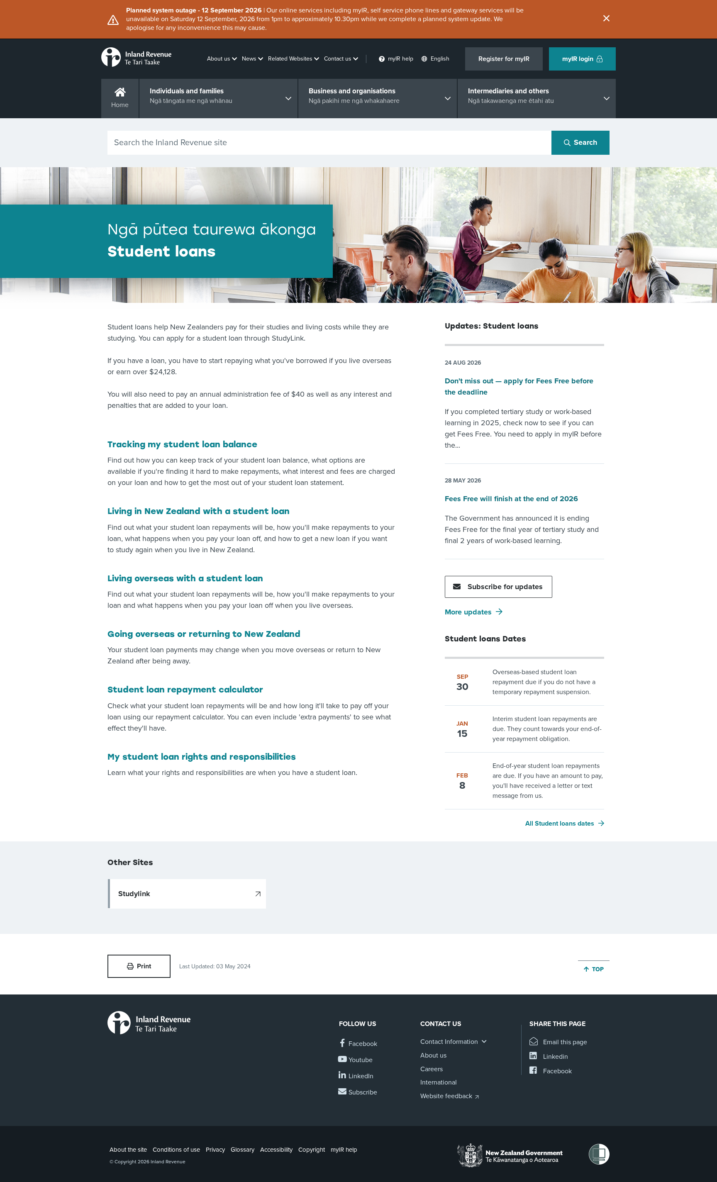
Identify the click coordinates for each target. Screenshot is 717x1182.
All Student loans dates (559, 823)
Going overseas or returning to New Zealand (203, 634)
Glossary (242, 1149)
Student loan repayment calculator (185, 690)
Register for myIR (503, 59)
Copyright (311, 1149)
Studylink (134, 893)
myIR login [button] (577, 59)
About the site (128, 1149)
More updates (468, 612)
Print (144, 966)
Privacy (215, 1149)
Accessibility (276, 1149)
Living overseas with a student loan (185, 578)
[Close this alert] (606, 19)
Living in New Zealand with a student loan (198, 511)
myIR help (344, 1149)
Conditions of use (176, 1149)
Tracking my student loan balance (182, 444)
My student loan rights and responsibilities (201, 757)
